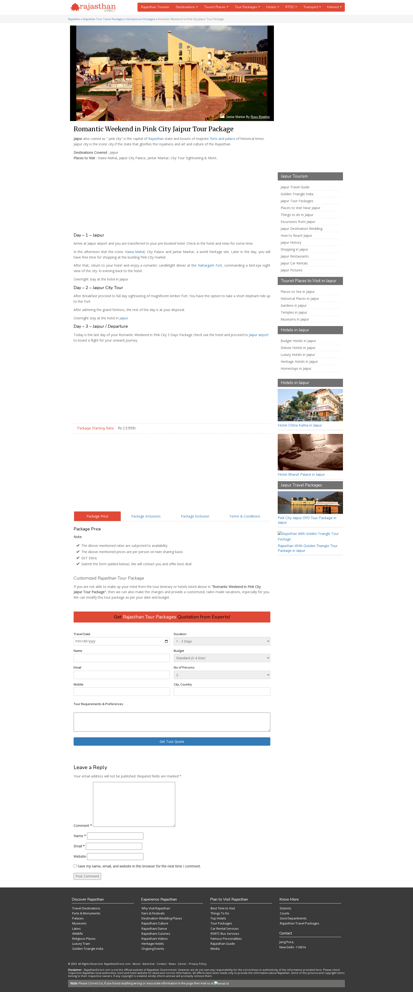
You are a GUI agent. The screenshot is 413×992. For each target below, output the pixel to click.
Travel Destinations (86, 908)
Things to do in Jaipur (297, 215)
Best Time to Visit (223, 908)
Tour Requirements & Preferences (98, 704)
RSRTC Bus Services (225, 933)
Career (182, 964)
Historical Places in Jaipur (300, 299)
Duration (180, 634)
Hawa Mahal (135, 251)
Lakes (76, 928)
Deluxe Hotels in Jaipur (298, 348)
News (172, 964)
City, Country (183, 684)
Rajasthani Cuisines (155, 933)
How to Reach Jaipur (296, 235)
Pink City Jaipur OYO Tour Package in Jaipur (307, 520)
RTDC (289, 7)
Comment (83, 825)
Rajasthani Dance (154, 928)
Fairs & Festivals (153, 913)
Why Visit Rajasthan (155, 908)
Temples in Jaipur (294, 312)
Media (215, 948)
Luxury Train (81, 943)
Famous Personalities (226, 938)
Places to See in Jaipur (298, 292)
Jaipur (124, 318)
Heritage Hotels (152, 943)
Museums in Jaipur (295, 319)
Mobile (78, 684)
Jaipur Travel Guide (295, 187)
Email (77, 667)
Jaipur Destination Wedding (301, 229)
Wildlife (77, 933)
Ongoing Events (152, 948)
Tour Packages (221, 923)
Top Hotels (218, 918)
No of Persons (184, 667)
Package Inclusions (146, 516)
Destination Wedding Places (161, 918)
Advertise (148, 964)
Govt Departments (293, 918)
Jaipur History (291, 242)
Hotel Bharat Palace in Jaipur (301, 474)
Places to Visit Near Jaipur (300, 208)
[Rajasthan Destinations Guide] (93, 7)
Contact (162, 964)
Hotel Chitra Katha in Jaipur (300, 425)
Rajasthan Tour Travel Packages (103, 19)
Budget (179, 651)
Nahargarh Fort (210, 265)
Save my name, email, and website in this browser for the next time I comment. (139, 866)
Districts (285, 908)
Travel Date (82, 634)
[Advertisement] (171, 195)
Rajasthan (74, 19)
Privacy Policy (197, 964)
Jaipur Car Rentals (294, 263)
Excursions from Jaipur (298, 222)
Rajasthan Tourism (155, 7)
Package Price (97, 516)
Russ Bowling (260, 117)
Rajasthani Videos (154, 938)
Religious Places (84, 938)
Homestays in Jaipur (296, 368)
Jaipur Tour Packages (297, 201)
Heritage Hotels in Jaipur (299, 362)
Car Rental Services (225, 928)
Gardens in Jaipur (294, 305)
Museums (79, 923)
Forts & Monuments (86, 913)
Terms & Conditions (244, 516)
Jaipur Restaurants (295, 256)
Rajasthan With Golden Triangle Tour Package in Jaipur (307, 548)
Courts (284, 913)
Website (80, 856)
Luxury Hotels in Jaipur (298, 355)
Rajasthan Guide (223, 943)
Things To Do (220, 913)
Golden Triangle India (297, 194)
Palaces (78, 918)
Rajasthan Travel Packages (299, 923)
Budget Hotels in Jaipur (298, 341)
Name (78, 651)
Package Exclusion (195, 516)
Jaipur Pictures (292, 270)
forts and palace (222, 138)
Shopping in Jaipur (294, 249)
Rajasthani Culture (154, 923)
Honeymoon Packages (140, 19)
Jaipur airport (259, 334)
